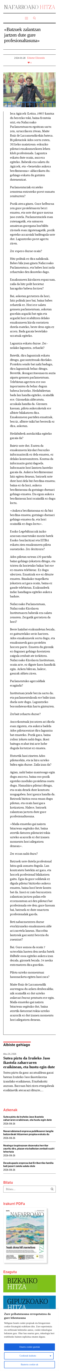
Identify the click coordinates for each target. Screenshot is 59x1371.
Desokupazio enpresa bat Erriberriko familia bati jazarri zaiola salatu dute (28, 1164)
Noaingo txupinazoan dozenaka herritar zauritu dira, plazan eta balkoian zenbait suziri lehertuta (28, 1148)
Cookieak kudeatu (28, 1356)
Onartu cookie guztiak (29, 1347)
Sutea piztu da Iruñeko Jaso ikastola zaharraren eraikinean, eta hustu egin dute (29, 1062)
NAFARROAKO (29, 7)
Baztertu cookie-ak (29, 1364)
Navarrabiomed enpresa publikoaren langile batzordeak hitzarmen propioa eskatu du (28, 1133)
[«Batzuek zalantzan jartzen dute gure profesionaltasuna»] (29, 89)
